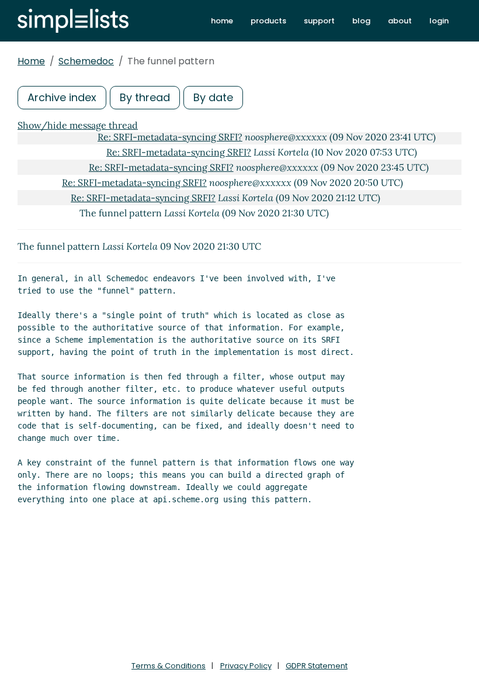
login (439, 20)
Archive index (61, 97)
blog (361, 20)
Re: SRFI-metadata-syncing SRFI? (170, 137)
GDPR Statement (317, 665)
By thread (145, 97)
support (319, 20)
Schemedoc (86, 61)
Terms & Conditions (168, 665)
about (400, 20)
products (268, 20)
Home (31, 61)
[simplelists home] (73, 21)
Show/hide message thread (78, 125)
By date (213, 97)
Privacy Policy (246, 665)
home (222, 20)
